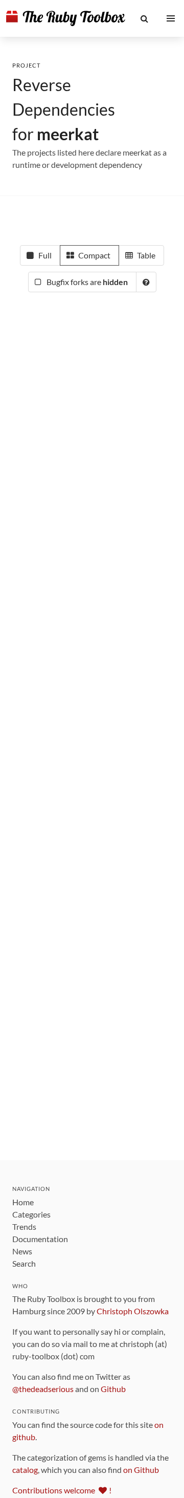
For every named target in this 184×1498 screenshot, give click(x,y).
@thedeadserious (43, 1389)
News (22, 1251)
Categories (31, 1214)
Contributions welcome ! (61, 1490)
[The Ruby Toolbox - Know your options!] (65, 18)
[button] (144, 18)
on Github (141, 1469)
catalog (25, 1469)
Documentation (40, 1239)
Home (23, 1202)
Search (24, 1263)
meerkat (68, 134)
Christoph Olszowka (133, 1311)
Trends (24, 1226)
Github (113, 1389)
